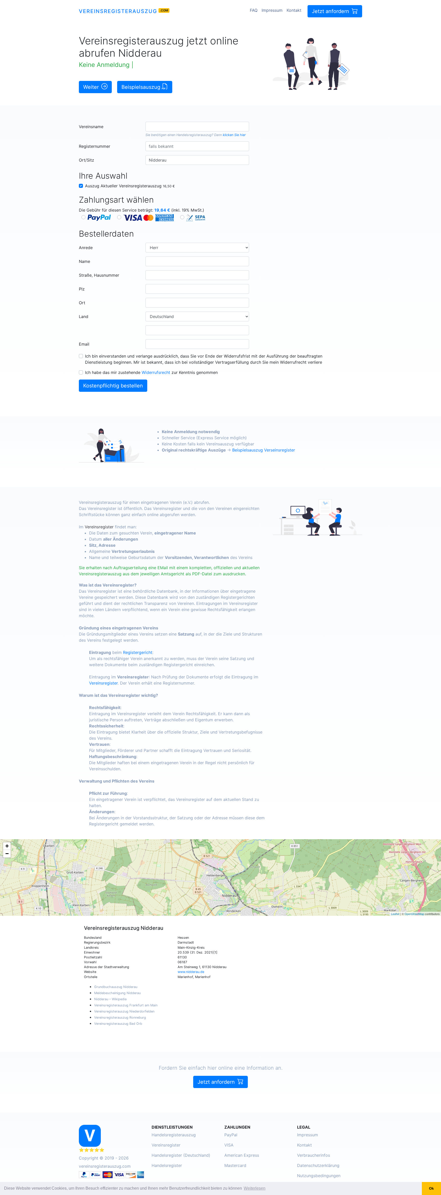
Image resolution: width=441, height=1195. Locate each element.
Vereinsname (91, 126)
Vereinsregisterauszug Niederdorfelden (124, 1011)
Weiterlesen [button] (254, 1188)
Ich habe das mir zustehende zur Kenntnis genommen (151, 372)
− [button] (7, 853)
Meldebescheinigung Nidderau (117, 993)
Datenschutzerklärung (318, 1165)
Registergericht (137, 652)
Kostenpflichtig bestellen (113, 386)
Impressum (272, 10)
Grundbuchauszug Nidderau (115, 987)
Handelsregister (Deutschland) (181, 1155)
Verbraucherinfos (313, 1155)
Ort (82, 302)
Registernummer (94, 146)
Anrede (86, 247)
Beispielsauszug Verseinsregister (263, 450)
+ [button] (7, 846)
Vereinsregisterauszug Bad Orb (118, 1024)
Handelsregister (167, 1165)
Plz (82, 288)
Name (84, 261)
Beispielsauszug (141, 87)
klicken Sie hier (234, 135)
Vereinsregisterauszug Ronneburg (120, 1017)
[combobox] (197, 126)
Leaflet (395, 914)
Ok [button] (431, 1188)
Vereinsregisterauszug (118, 11)
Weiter (91, 87)
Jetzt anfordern (331, 11)
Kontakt (294, 10)
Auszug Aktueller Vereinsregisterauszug (130, 185)
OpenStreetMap (414, 914)
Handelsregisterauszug (194, 135)
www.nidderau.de (191, 972)
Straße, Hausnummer (99, 275)
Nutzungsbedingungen (318, 1175)
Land (83, 316)
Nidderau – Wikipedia (110, 999)
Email (84, 344)
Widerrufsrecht (156, 372)
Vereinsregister (99, 526)
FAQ (254, 10)
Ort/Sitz (86, 160)
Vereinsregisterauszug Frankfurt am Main (125, 1005)
